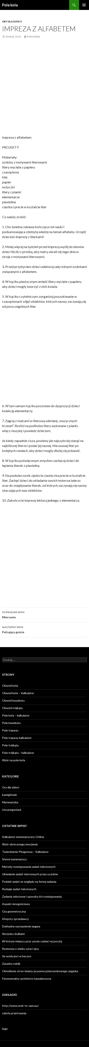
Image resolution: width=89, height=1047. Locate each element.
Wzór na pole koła (13, 760)
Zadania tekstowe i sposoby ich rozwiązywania (32, 896)
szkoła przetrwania (14, 1013)
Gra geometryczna (14, 911)
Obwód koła (10, 685)
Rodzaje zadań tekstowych (19, 889)
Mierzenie (13, 615)
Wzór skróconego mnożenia (20, 844)
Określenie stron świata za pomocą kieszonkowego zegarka (40, 971)
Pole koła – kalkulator (16, 715)
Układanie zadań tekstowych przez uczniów (30, 874)
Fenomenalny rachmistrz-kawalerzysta (26, 978)
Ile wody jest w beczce (16, 956)
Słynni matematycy (14, 859)
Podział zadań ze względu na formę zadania (29, 881)
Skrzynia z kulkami (13, 934)
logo (5, 1028)
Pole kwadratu (11, 723)
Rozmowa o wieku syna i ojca (20, 948)
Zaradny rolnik (11, 963)
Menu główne (84, 5)
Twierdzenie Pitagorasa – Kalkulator (25, 851)
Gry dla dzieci (12, 21)
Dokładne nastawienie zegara (21, 926)
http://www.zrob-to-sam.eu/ (20, 1005)
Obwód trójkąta (12, 708)
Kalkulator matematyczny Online (23, 837)
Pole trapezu (10, 730)
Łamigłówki (9, 794)
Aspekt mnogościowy (16, 904)
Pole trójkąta (10, 745)
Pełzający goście (13, 630)
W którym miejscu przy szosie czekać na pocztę (32, 941)
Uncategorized (11, 809)
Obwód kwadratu (13, 700)
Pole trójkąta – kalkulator (18, 752)
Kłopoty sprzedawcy (15, 919)
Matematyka (10, 802)
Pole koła (10, 5)
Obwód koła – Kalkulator (18, 693)
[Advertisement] (44, 89)
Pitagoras (33, 36)
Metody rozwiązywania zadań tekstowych (28, 866)
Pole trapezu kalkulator (17, 738)
